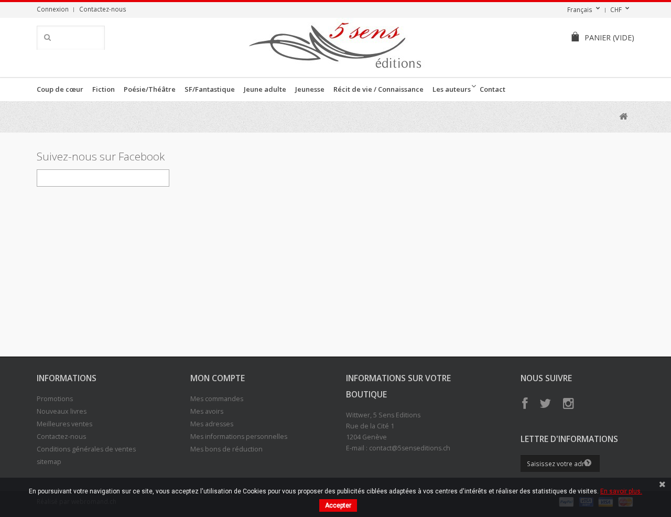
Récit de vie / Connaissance (378, 89)
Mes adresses (211, 423)
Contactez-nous (102, 9)
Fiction (103, 89)
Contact (492, 89)
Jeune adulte (265, 89)
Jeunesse (309, 89)
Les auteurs (451, 89)
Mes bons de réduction (226, 449)
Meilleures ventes (64, 423)
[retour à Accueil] (623, 116)
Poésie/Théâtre (150, 89)
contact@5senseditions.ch (409, 448)
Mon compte (217, 378)
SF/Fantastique (210, 89)
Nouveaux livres (61, 411)
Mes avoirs (206, 411)
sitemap (49, 461)
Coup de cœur (60, 89)
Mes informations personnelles (238, 436)
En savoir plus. (621, 491)
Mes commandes (216, 398)
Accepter (338, 505)
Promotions (55, 398)
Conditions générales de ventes (86, 449)
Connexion (53, 9)
